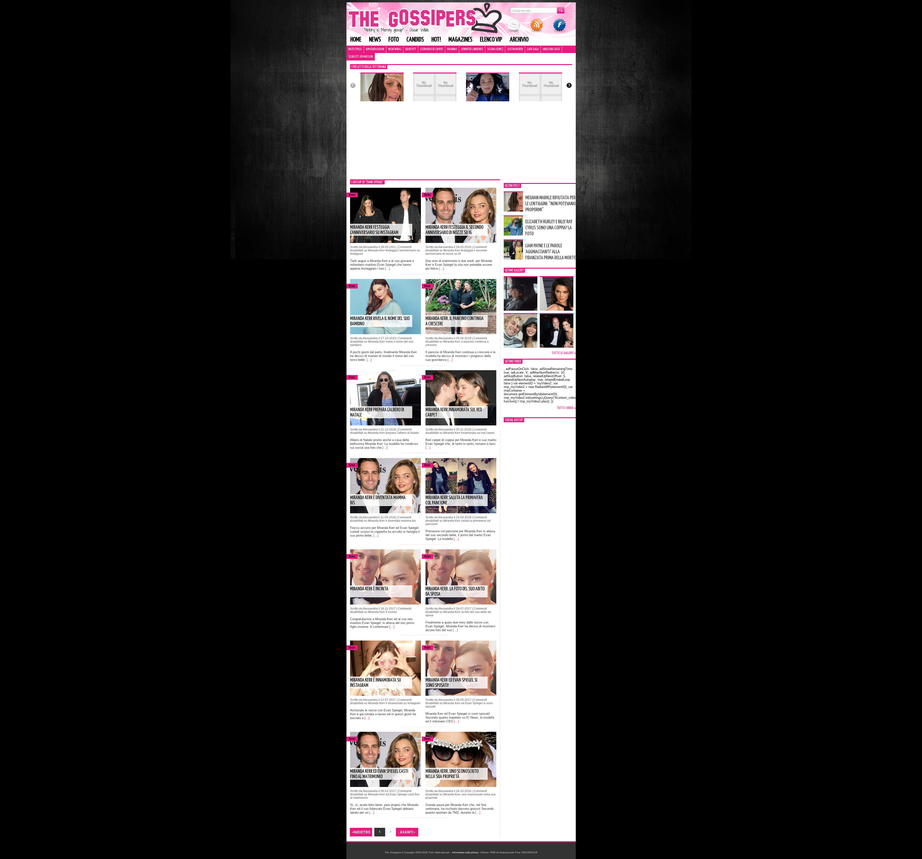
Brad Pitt (410, 49)
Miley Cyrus (355, 49)
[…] (387, 268)
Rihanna (452, 49)
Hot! (436, 39)
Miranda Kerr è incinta (369, 589)
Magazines (460, 39)
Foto (393, 39)
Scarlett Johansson (360, 56)
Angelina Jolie (551, 49)
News (375, 39)
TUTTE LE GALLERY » (564, 353)
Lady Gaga (533, 49)
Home (355, 39)
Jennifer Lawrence (472, 49)
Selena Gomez (495, 49)
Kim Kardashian (375, 49)
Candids (415, 39)
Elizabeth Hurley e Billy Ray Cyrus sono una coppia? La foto (548, 227)
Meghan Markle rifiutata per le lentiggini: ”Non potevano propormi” (550, 203)
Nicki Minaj (394, 49)
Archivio (519, 39)
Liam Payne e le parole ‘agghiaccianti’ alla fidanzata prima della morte (550, 251)
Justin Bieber (515, 49)
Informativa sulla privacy (465, 852)
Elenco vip (491, 39)
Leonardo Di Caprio (431, 49)
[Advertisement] (461, 143)
